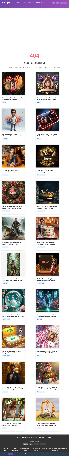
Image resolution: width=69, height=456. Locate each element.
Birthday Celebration (15, 449)
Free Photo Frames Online (25, 449)
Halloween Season (5, 449)
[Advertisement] (34, 26)
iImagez (6, 2)
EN (53, 2)
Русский (43, 444)
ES (61, 2)
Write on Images (40, 2)
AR (57, 2)
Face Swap (31, 2)
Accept (10, 453)
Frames (24, 2)
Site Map (50, 437)
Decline (4, 453)
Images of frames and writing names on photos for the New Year (54, 449)
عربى (31, 444)
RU (65, 2)
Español (37, 444)
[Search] (4, 5)
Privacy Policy (42, 437)
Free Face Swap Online (36, 449)
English (26, 444)
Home (18, 2)
